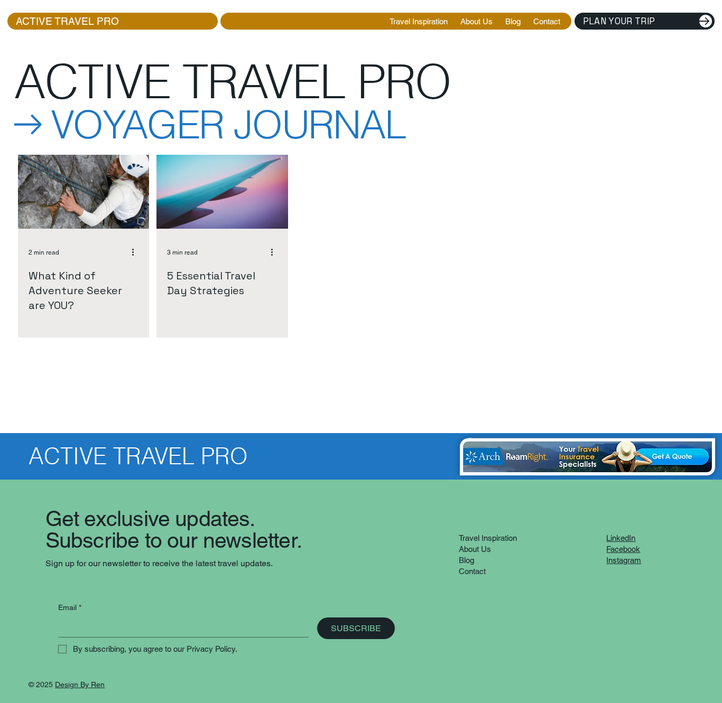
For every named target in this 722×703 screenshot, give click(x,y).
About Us (475, 549)
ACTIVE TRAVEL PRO (111, 21)
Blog (466, 560)
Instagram (623, 560)
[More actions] (137, 252)
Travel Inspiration (488, 537)
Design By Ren (80, 684)
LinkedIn (620, 537)
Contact (472, 571)
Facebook (623, 549)
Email (69, 607)
